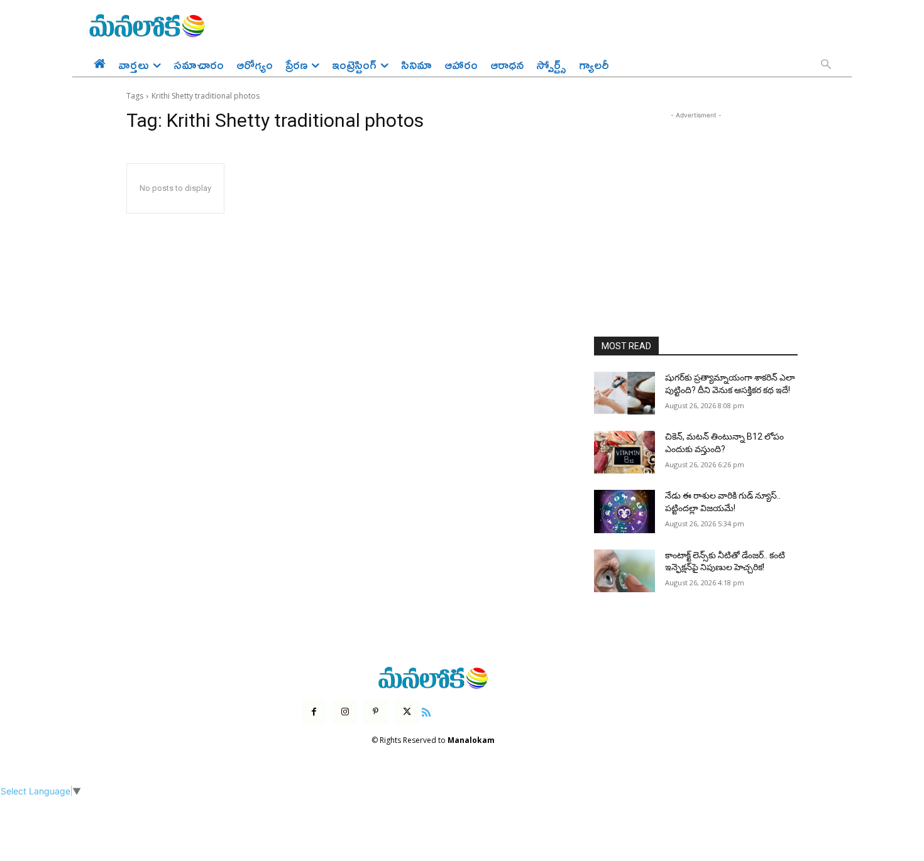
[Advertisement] (696, 200)
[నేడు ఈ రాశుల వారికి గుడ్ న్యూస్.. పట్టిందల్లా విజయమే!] (624, 511)
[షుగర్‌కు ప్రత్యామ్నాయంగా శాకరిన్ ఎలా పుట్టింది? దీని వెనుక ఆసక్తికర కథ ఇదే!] (624, 393)
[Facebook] (314, 712)
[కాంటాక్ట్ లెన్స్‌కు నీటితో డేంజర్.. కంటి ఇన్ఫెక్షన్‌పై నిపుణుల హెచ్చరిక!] (624, 571)
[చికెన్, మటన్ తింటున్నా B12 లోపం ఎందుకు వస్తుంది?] (624, 452)
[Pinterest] (375, 712)
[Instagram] (345, 712)
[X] (407, 712)
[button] (826, 65)
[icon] (426, 710)
